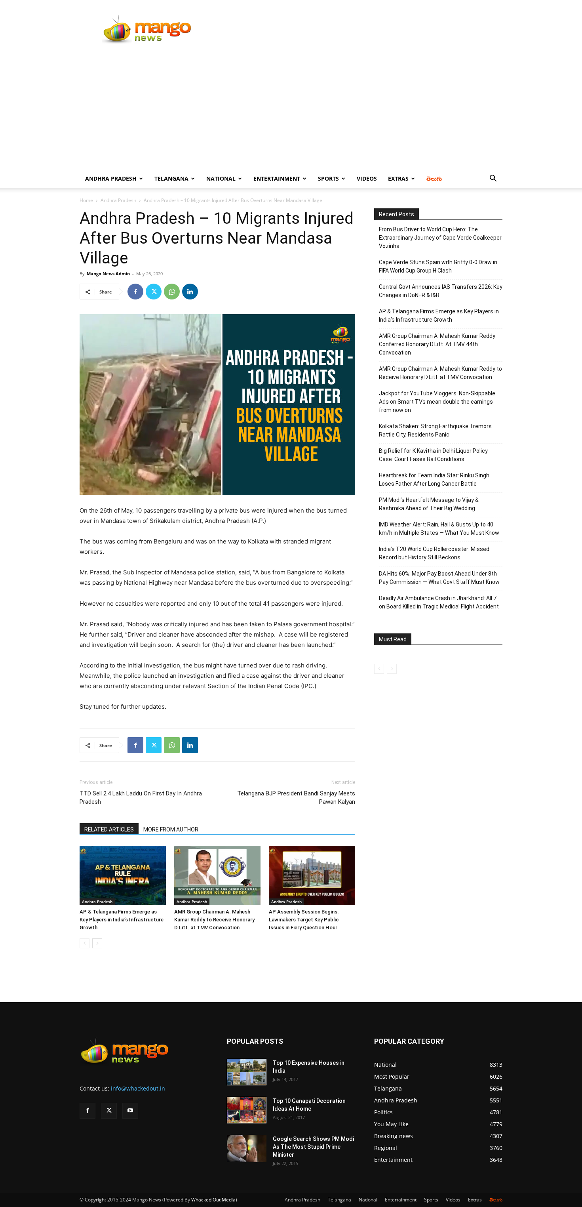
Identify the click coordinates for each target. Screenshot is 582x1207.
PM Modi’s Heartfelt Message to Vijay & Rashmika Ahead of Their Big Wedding (429, 504)
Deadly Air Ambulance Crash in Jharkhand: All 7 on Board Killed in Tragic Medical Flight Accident (439, 602)
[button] (492, 179)
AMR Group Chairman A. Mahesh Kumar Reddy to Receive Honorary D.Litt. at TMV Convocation (214, 920)
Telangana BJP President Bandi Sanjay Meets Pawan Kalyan (296, 797)
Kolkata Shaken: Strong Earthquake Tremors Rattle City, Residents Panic (435, 430)
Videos (367, 178)
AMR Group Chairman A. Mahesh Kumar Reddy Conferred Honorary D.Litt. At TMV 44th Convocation (437, 344)
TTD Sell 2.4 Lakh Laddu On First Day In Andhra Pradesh (141, 797)
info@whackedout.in (138, 1088)
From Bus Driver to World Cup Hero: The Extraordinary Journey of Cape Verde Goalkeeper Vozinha (440, 237)
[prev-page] (84, 943)
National (221, 178)
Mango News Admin (108, 273)
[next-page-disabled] (392, 669)
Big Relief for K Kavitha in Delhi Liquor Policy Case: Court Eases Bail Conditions (433, 455)
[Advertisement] (291, 109)
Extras (398, 178)
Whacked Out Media (213, 1199)
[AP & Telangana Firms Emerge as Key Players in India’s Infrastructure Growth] (123, 875)
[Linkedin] (190, 291)
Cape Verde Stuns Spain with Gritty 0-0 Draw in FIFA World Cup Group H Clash (438, 266)
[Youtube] (130, 1111)
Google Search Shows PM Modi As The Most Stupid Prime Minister (313, 1147)
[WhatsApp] (172, 291)
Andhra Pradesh (111, 178)
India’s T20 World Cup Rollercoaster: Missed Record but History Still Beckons (434, 553)
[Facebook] (135, 291)
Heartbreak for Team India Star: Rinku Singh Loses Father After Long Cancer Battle (434, 479)
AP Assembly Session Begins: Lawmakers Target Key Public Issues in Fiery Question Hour (304, 920)
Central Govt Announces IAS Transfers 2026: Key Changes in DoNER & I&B (440, 291)
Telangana (171, 178)
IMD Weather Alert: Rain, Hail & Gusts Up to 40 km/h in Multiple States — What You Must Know (439, 528)
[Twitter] (154, 291)
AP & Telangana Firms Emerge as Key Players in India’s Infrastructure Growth (122, 920)
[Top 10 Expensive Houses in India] (246, 1072)
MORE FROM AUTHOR (170, 829)
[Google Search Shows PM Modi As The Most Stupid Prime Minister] (246, 1148)
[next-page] (97, 943)
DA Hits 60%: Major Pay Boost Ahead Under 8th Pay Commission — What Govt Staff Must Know (439, 577)
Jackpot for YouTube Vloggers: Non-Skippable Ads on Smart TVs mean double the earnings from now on (437, 401)
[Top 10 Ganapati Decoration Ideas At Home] (246, 1110)
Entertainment (276, 178)
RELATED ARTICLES (109, 829)
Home (86, 200)
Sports (328, 178)
